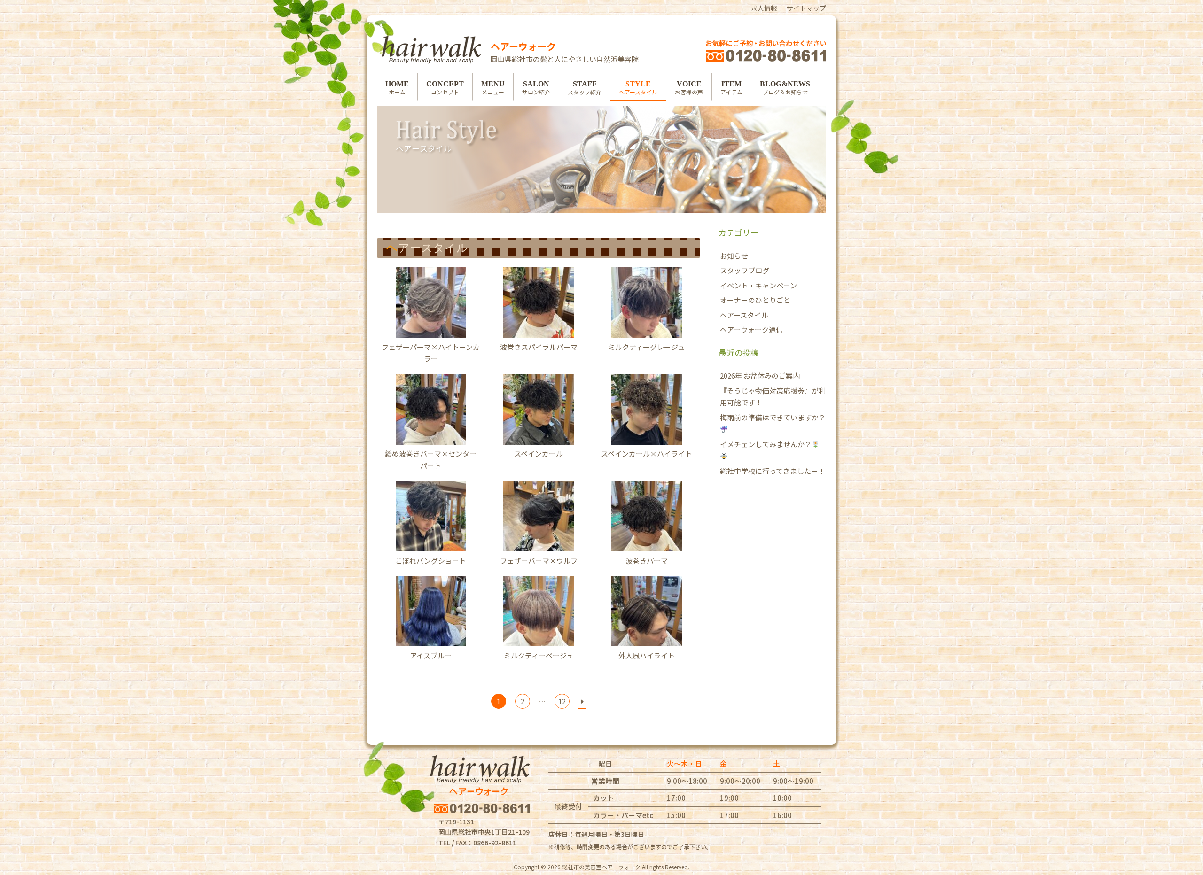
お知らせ (734, 256)
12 (562, 701)
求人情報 (764, 8)
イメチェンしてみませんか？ (766, 444)
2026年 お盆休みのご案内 (760, 375)
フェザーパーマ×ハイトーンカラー (431, 353)
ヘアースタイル (744, 315)
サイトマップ (806, 8)
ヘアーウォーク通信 (751, 329)
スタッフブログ (744, 270)
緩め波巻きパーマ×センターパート (431, 460)
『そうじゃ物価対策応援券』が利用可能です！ (773, 397)
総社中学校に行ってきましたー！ (772, 471)
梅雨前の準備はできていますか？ (773, 417)
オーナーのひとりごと (755, 300)
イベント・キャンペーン (758, 285)
